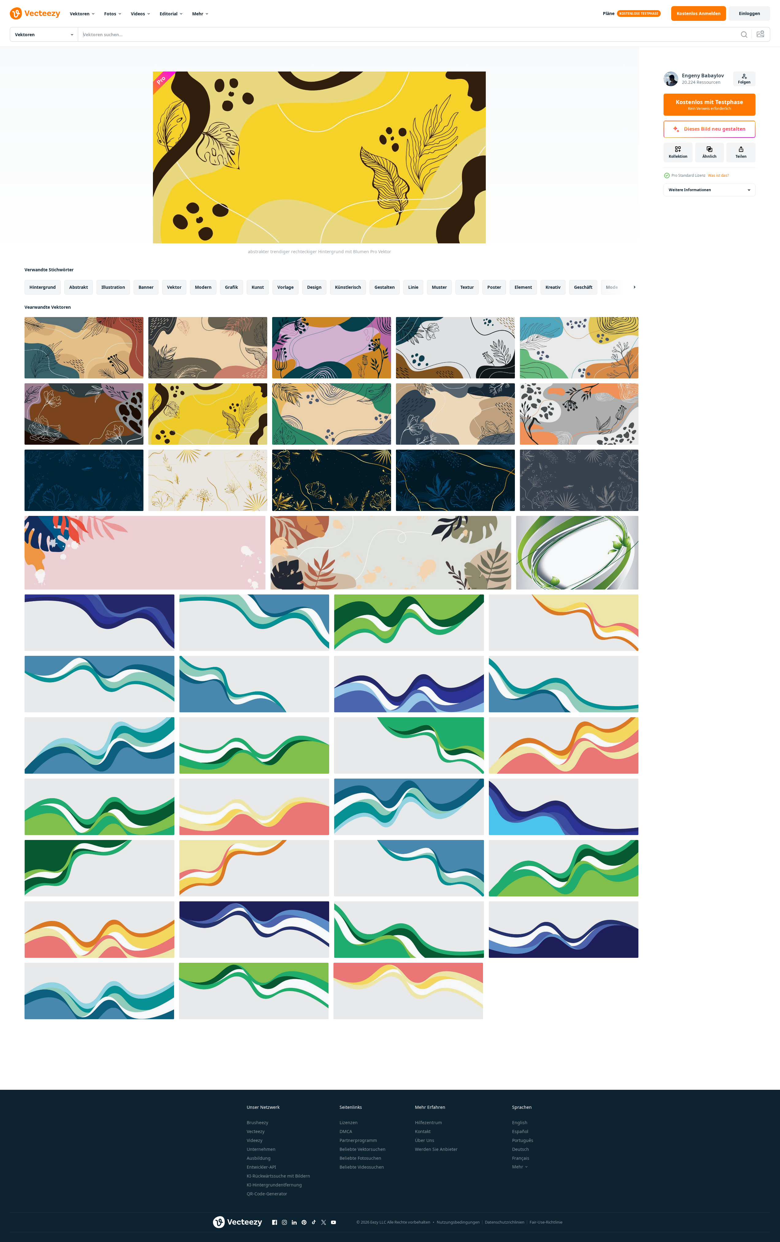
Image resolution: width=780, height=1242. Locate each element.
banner (146, 287)
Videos (138, 14)
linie (413, 287)
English (519, 1122)
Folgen (744, 82)
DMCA (346, 1131)
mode (612, 287)
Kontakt (423, 1131)
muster (439, 287)
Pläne (608, 13)
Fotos (110, 14)
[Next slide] (629, 287)
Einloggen (749, 13)
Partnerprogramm (358, 1140)
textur (467, 287)
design (314, 287)
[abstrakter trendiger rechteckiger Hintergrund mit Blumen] (84, 347)
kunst (258, 287)
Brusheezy (257, 1122)
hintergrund (42, 287)
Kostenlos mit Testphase (709, 104)
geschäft (583, 287)
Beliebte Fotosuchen (360, 1158)
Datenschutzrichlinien (504, 1222)
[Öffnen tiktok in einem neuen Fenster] (313, 1222)
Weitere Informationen (690, 189)
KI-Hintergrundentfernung (274, 1185)
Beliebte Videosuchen (362, 1167)
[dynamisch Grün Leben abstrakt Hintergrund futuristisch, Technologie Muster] (577, 553)
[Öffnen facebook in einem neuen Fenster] (274, 1222)
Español (520, 1131)
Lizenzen (349, 1122)
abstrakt (78, 287)
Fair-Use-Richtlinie (546, 1222)
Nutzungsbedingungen (458, 1222)
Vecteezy (255, 1131)
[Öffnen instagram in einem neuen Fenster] (284, 1222)
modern (203, 287)
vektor (174, 287)
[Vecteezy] (35, 13)
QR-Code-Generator (267, 1194)
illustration (113, 287)
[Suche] (744, 34)
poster (494, 287)
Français (520, 1158)
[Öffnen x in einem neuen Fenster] (323, 1222)
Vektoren (79, 14)
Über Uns (424, 1140)
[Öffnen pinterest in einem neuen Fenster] (304, 1222)
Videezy (254, 1140)
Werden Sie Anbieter (436, 1149)
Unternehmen (261, 1149)
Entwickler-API (261, 1167)
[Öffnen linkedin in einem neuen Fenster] (294, 1222)
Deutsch (520, 1149)
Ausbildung (259, 1158)
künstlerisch (348, 287)
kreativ (553, 287)
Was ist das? (718, 175)
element (523, 287)
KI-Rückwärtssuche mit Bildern (278, 1176)
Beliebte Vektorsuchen (363, 1149)
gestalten (385, 287)
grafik (231, 287)
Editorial (168, 14)
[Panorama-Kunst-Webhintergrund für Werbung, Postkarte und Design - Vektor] (145, 553)
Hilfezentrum (428, 1122)
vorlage (285, 287)
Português (522, 1140)
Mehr (197, 14)
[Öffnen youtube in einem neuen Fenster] (333, 1222)
